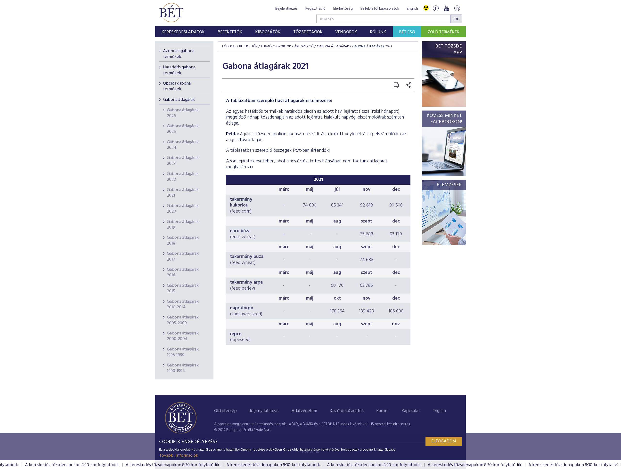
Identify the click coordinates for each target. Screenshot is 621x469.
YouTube (446, 8)
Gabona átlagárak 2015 (183, 288)
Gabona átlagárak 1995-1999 (183, 352)
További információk (178, 455)
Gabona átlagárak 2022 (183, 176)
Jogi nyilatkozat (264, 411)
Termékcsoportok (276, 46)
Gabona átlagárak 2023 (183, 160)
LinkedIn (457, 8)
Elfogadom (443, 441)
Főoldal (229, 46)
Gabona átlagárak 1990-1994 (183, 368)
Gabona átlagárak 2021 (183, 192)
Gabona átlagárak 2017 (183, 256)
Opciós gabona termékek (177, 86)
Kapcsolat (410, 411)
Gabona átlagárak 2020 (183, 208)
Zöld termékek (443, 32)
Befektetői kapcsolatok (379, 9)
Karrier (382, 411)
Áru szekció (304, 46)
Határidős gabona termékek (179, 70)
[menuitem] (183, 31)
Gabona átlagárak (179, 99)
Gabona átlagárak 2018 (183, 240)
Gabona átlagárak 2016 (183, 272)
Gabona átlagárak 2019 (183, 224)
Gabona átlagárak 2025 (183, 129)
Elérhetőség (343, 9)
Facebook (436, 8)
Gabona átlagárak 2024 (183, 145)
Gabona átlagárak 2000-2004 (183, 336)
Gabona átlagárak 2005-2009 (183, 320)
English (412, 9)
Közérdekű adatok (347, 411)
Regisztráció (315, 9)
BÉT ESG (407, 32)
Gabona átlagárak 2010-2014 (183, 304)
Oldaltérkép (225, 411)
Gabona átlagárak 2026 (183, 113)
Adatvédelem (304, 411)
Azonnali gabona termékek (178, 54)
